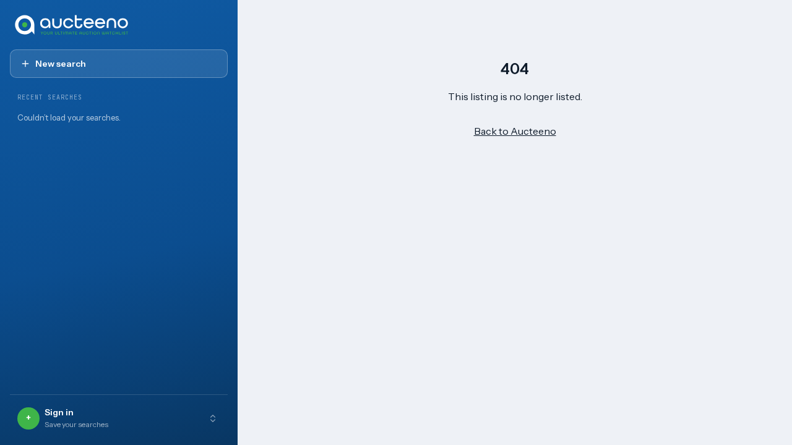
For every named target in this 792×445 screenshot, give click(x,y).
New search (60, 63)
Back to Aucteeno (515, 131)
